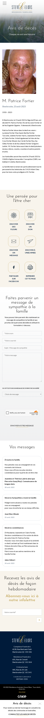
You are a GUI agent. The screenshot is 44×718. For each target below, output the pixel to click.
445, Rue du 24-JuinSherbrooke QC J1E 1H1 (22, 671)
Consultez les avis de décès (22, 714)
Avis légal (22, 692)
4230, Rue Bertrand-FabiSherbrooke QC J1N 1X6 (22, 650)
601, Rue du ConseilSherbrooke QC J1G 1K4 (22, 660)
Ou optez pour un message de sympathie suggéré (20, 388)
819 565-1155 (22, 679)
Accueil (16, 3)
